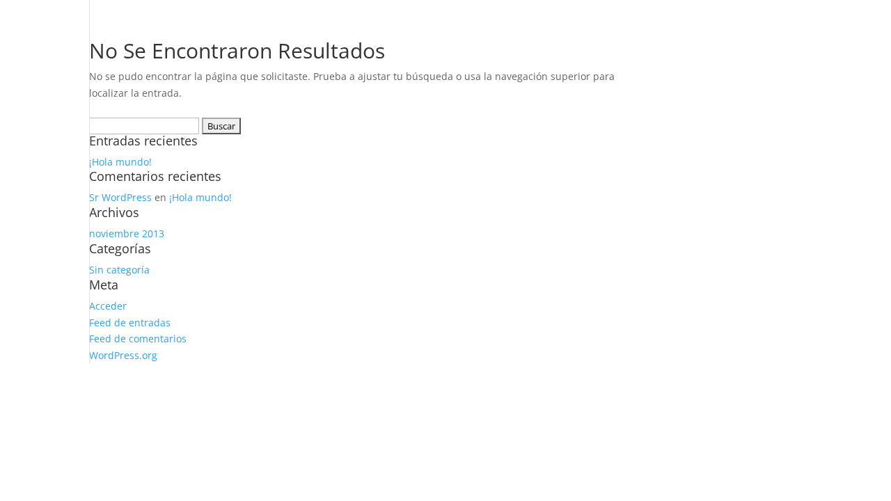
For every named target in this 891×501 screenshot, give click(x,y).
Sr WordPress (120, 197)
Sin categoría (119, 269)
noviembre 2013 (126, 233)
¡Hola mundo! (120, 161)
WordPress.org (123, 355)
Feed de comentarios (138, 338)
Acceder (108, 305)
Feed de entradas (130, 322)
